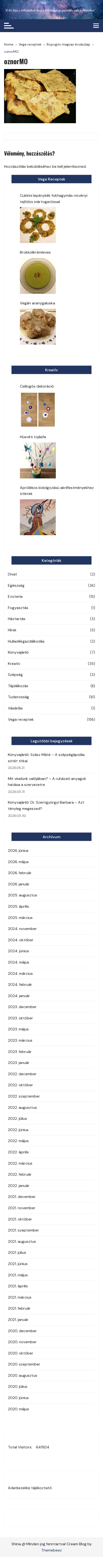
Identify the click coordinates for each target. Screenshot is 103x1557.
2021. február (19, 1308)
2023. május (18, 1029)
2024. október (21, 939)
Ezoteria (15, 596)
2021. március (19, 1297)
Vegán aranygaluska (37, 303)
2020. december (22, 1330)
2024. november (22, 928)
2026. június (18, 850)
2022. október (20, 1084)
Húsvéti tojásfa (33, 436)
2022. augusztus (22, 1107)
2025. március (20, 917)
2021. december (22, 1196)
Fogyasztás (18, 607)
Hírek (12, 630)
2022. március (20, 1163)
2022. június (18, 1129)
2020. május (18, 1409)
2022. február (20, 1174)
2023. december (22, 1006)
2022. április (18, 1152)
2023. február (20, 1051)
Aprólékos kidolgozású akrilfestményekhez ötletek (57, 490)
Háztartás (16, 618)
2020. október (20, 1353)
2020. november (22, 1341)
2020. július (17, 1386)
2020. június (18, 1397)
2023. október (20, 1018)
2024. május (18, 962)
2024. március (20, 973)
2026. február (20, 872)
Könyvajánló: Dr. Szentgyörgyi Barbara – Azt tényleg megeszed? (46, 805)
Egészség (16, 585)
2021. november (21, 1207)
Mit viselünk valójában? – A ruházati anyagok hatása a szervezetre (47, 781)
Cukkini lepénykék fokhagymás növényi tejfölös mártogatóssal (53, 198)
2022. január (18, 1185)
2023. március (20, 1040)
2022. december (22, 1073)
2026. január (18, 884)
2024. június (18, 950)
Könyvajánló (18, 652)
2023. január (18, 1062)
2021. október (20, 1219)
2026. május (18, 861)
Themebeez (51, 1550)
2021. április (18, 1286)
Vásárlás (15, 708)
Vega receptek (21, 719)
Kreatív (14, 663)
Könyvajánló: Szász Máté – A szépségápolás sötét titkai (46, 757)
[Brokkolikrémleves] (38, 276)
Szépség (15, 674)
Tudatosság (18, 696)
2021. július (17, 1252)
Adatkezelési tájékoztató (30, 1487)
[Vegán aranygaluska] (38, 327)
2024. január (19, 995)
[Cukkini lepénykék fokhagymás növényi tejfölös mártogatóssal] (38, 225)
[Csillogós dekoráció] (38, 410)
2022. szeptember (24, 1096)
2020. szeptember (24, 1364)
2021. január (18, 1319)
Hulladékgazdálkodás (26, 641)
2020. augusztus (22, 1375)
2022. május (18, 1140)
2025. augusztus (22, 895)
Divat (12, 574)
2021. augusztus (22, 1241)
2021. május (18, 1275)
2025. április (18, 906)
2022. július (17, 1118)
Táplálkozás (18, 685)
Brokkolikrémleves (35, 252)
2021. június (18, 1263)
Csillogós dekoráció (37, 386)
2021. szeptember (23, 1230)
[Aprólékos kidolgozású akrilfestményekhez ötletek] (38, 517)
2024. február (20, 984)
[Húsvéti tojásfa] (38, 460)
